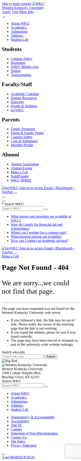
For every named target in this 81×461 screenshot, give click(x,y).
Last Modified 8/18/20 (18, 457)
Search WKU (13, 204)
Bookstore (18, 63)
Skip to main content (16, 4)
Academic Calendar (25, 94)
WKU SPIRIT (21, 180)
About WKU (20, 23)
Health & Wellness (24, 106)
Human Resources (24, 98)
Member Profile (22, 145)
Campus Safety (21, 59)
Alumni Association (25, 164)
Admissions (19, 31)
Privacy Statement (23, 445)
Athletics (17, 35)
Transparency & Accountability (33, 417)
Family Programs (23, 129)
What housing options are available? (36, 236)
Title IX (16, 425)
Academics (19, 27)
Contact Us (19, 437)
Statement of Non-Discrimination (34, 433)
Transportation (21, 75)
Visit (15, 12)
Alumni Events (21, 168)
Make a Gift (19, 172)
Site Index (18, 441)
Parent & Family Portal (27, 133)
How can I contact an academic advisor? (39, 241)
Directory (17, 102)
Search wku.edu (13, 352)
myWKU (17, 110)
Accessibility (20, 421)
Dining (16, 71)
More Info (26, 12)
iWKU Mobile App (24, 67)
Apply (6, 12)
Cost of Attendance (24, 141)
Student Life (19, 40)
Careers (16, 429)
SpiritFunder (20, 176)
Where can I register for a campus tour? (39, 232)
